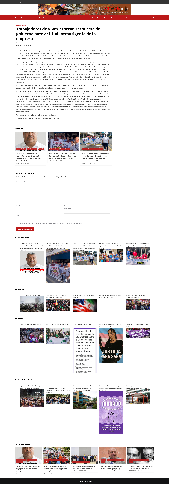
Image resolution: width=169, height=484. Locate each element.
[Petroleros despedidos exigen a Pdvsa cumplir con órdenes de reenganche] (138, 255)
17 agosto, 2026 (59, 160)
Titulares (47, 460)
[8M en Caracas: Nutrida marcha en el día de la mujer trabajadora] (138, 333)
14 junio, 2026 (92, 163)
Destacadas (41, 148)
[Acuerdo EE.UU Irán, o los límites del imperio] (85, 305)
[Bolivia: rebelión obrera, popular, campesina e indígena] (138, 304)
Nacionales (25, 18)
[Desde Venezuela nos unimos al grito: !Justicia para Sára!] (111, 345)
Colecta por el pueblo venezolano (30, 295)
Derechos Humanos (32, 148)
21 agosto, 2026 (139, 470)
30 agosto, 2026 (27, 163)
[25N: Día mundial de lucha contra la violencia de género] (32, 335)
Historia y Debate (103, 18)
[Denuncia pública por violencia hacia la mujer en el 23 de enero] (85, 350)
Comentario (20, 182)
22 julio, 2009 (29, 42)
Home (17, 18)
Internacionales (70, 18)
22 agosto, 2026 (111, 474)
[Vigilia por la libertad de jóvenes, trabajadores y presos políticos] (32, 398)
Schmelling (19, 163)
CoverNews (80, 481)
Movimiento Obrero (45, 18)
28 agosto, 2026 (55, 474)
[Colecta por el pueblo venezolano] (32, 304)
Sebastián (52, 160)
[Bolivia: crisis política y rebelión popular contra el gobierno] (58, 305)
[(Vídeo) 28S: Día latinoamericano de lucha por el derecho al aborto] (58, 335)
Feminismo (58, 18)
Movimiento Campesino (86, 18)
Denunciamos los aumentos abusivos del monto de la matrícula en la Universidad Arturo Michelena (84, 388)
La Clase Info (21, 42)
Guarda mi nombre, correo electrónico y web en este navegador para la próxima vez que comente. (50, 223)
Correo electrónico (68, 207)
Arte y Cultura (138, 460)
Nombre (19, 206)
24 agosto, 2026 (83, 470)
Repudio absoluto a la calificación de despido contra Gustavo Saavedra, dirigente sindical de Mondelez (63, 155)
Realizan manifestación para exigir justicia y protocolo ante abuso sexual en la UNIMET (110, 388)
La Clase (131, 460)
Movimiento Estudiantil (119, 18)
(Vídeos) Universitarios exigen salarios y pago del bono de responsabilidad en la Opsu (110, 246)
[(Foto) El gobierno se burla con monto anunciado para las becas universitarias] (138, 396)
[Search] (153, 17)
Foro (131, 18)
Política (34, 18)
